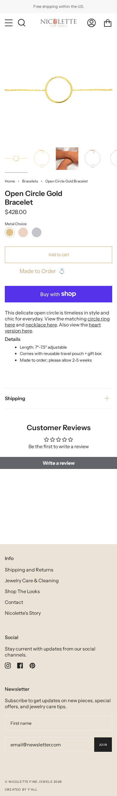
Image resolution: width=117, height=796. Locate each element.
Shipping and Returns (29, 570)
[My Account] (91, 23)
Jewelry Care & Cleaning (32, 580)
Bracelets (30, 181)
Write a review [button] (59, 463)
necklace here (41, 325)
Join (103, 745)
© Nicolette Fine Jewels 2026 (33, 782)
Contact (14, 602)
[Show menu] (9, 22)
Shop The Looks (22, 591)
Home (10, 181)
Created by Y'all (21, 789)
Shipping (15, 398)
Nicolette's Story (23, 613)
